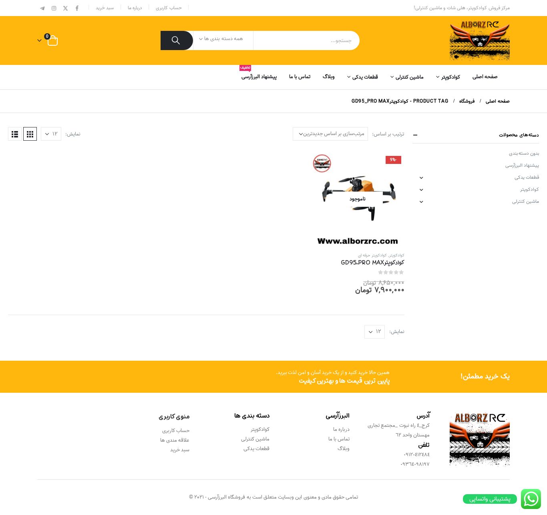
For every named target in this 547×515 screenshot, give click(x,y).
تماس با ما (299, 77)
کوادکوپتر (450, 77)
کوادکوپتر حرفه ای (372, 255)
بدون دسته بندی (524, 153)
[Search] (177, 40)
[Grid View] (30, 134)
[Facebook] (77, 8)
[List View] (15, 134)
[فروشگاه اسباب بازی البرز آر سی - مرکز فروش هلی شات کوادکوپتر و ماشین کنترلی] (480, 40)
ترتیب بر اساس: (388, 134)
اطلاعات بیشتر (324, 166)
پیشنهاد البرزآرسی (259, 74)
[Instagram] (54, 8)
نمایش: (72, 134)
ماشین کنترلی (410, 77)
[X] (65, 8)
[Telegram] (42, 8)
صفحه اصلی (485, 77)
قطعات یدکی (365, 77)
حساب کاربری (168, 8)
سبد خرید (105, 8)
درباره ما (135, 8)
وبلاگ (329, 77)
